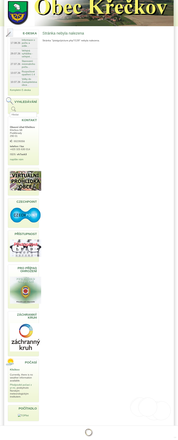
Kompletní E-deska (20, 90)
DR (175, 437)
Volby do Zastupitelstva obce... (29, 82)
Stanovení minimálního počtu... (28, 64)
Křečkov (15, 369)
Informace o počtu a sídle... (28, 43)
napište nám (16, 159)
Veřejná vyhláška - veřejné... (27, 53)
